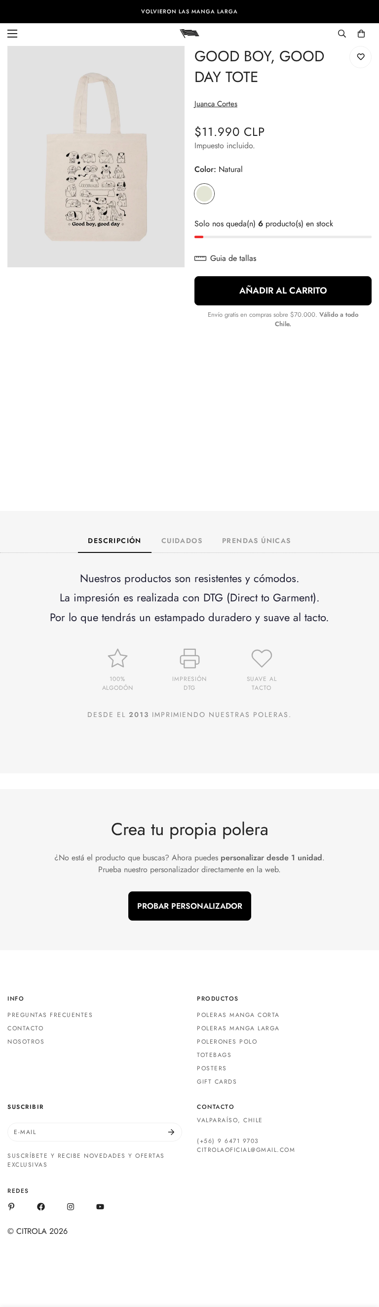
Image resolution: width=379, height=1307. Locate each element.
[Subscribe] (171, 1132)
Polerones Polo (227, 1041)
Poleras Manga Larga (238, 1028)
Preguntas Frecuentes (50, 1015)
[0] (361, 33)
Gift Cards (217, 1081)
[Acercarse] (168, 67)
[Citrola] (189, 33)
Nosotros (25, 1041)
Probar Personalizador (189, 906)
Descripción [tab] (114, 541)
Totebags (214, 1055)
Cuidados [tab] (181, 541)
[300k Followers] (41, 1207)
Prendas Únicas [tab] (256, 541)
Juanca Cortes (215, 103)
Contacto (25, 1028)
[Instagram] (71, 1207)
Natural (204, 194)
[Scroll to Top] (359, 1253)
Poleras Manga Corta (238, 1015)
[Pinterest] (11, 1207)
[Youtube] (100, 1207)
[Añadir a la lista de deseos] (360, 57)
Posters (212, 1068)
